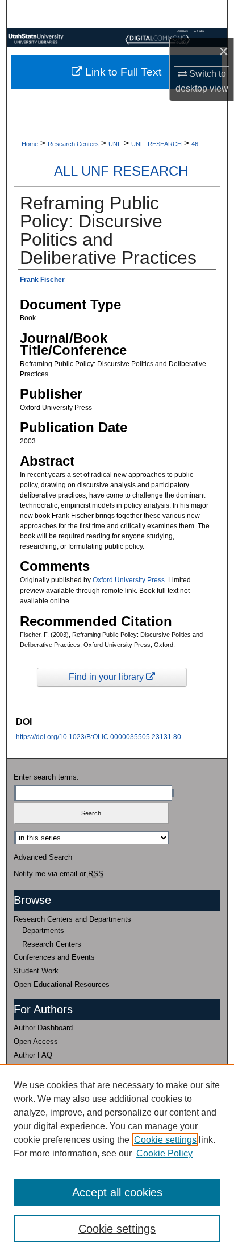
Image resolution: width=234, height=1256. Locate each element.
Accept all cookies (117, 1192)
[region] (117, 1160)
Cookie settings (165, 1140)
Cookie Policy (164, 1153)
